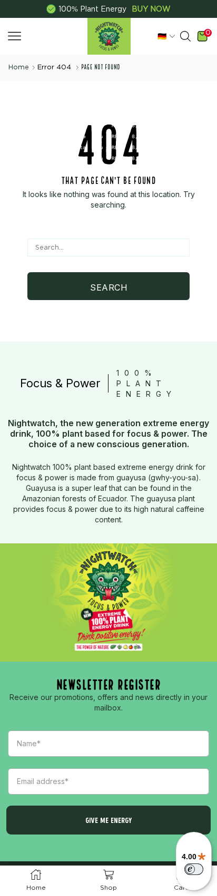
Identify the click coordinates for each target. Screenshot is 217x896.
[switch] (193, 869)
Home (18, 67)
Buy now (151, 9)
